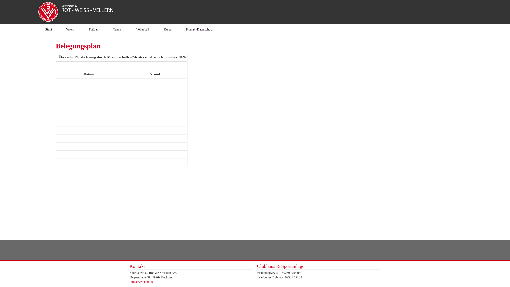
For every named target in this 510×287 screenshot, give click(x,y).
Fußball (93, 29)
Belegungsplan (78, 46)
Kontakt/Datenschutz (199, 29)
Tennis (117, 29)
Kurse (167, 29)
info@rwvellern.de (141, 281)
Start (48, 29)
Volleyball (142, 29)
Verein (70, 29)
